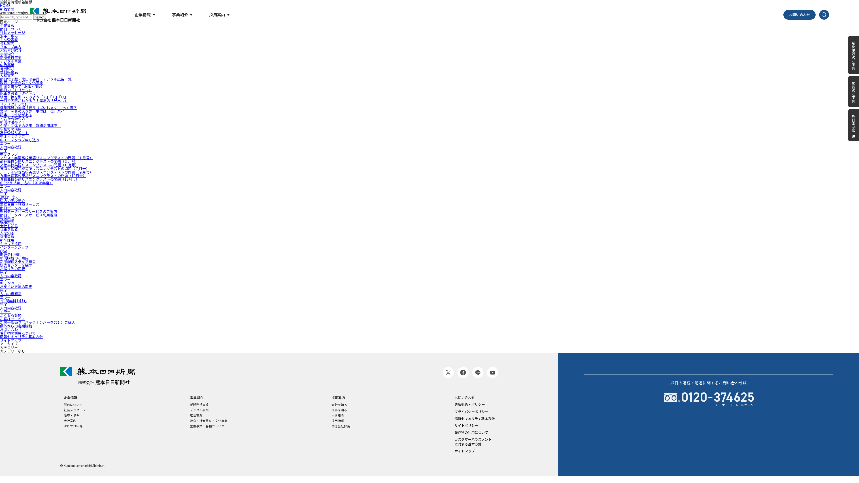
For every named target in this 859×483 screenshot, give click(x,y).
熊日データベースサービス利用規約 (28, 215)
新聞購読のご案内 (14, 258)
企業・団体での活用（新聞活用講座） (30, 125)
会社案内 (7, 43)
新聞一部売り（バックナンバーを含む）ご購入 (37, 322)
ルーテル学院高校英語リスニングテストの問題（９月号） (46, 172)
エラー (5, 143)
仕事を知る (9, 229)
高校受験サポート (14, 132)
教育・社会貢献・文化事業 (21, 82)
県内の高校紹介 (12, 200)
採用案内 (7, 222)
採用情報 (7, 236)
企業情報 (70, 397)
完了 (3, 150)
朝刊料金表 (9, 71)
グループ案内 (10, 46)
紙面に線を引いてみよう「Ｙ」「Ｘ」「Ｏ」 (34, 97)
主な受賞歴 (9, 39)
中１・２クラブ (12, 136)
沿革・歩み (9, 36)
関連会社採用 (10, 254)
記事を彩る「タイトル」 (19, 93)
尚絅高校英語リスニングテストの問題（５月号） (39, 161)
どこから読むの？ (14, 118)
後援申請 (7, 218)
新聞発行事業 (10, 57)
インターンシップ (14, 247)
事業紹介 (7, 54)
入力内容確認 (10, 147)
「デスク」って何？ (16, 104)
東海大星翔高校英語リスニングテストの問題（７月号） (44, 168)
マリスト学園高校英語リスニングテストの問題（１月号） (46, 157)
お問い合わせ (799, 14)
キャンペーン (10, 283)
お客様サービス (12, 318)
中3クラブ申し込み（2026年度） (26, 182)
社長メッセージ (12, 32)
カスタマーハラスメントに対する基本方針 (473, 441)
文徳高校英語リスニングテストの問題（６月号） (39, 164)
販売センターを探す (16, 265)
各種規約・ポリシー (470, 404)
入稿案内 (7, 75)
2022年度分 (9, 197)
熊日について (73, 404)
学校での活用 (10, 129)
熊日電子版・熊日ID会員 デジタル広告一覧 (36, 79)
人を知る (7, 232)
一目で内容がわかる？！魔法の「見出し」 (34, 100)
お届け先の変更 (12, 268)
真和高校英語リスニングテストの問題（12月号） (39, 179)
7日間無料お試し (13, 300)
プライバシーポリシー (471, 411)
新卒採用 (7, 240)
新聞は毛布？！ (12, 122)
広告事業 (7, 64)
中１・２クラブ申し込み (19, 139)
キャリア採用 (10, 243)
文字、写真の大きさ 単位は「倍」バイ (32, 111)
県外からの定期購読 (16, 325)
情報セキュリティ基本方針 (21, 336)
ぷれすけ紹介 (10, 50)
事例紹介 (7, 68)
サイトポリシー (466, 425)
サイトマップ (10, 340)
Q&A (3, 250)
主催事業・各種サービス (19, 204)
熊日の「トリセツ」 (16, 89)
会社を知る (9, 225)
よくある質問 (10, 315)
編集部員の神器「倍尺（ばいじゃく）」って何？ (38, 107)
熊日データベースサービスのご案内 (28, 211)
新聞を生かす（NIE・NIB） (22, 86)
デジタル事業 (10, 61)
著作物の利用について (18, 333)
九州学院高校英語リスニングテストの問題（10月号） (43, 175)
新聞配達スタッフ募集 (18, 261)
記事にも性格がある (16, 114)
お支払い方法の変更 (16, 286)
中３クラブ (9, 154)
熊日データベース (14, 207)
